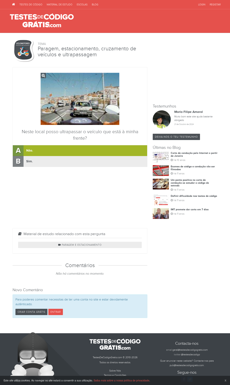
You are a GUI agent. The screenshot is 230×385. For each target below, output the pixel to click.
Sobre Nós (115, 370)
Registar (215, 4)
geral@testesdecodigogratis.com (190, 349)
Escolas (82, 4)
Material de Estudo (59, 4)
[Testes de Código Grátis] (13, 4)
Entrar (55, 311)
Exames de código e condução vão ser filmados (193, 168)
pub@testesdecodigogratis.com (187, 365)
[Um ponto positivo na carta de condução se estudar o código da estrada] (161, 184)
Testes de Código (30, 4)
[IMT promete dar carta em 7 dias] (161, 213)
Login (201, 4)
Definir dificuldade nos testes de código (194, 196)
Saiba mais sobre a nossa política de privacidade (121, 380)
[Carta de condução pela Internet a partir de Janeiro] (161, 157)
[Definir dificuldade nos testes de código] (161, 200)
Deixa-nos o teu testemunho (176, 136)
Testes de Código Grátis (42, 20)
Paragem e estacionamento (81, 244)
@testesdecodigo (190, 354)
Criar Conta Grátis (31, 311)
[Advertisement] (154, 21)
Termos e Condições (115, 375)
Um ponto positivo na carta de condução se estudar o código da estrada (190, 182)
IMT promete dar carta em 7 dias (190, 209)
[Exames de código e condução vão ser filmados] (161, 170)
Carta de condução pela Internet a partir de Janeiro (194, 154)
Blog (95, 4)
